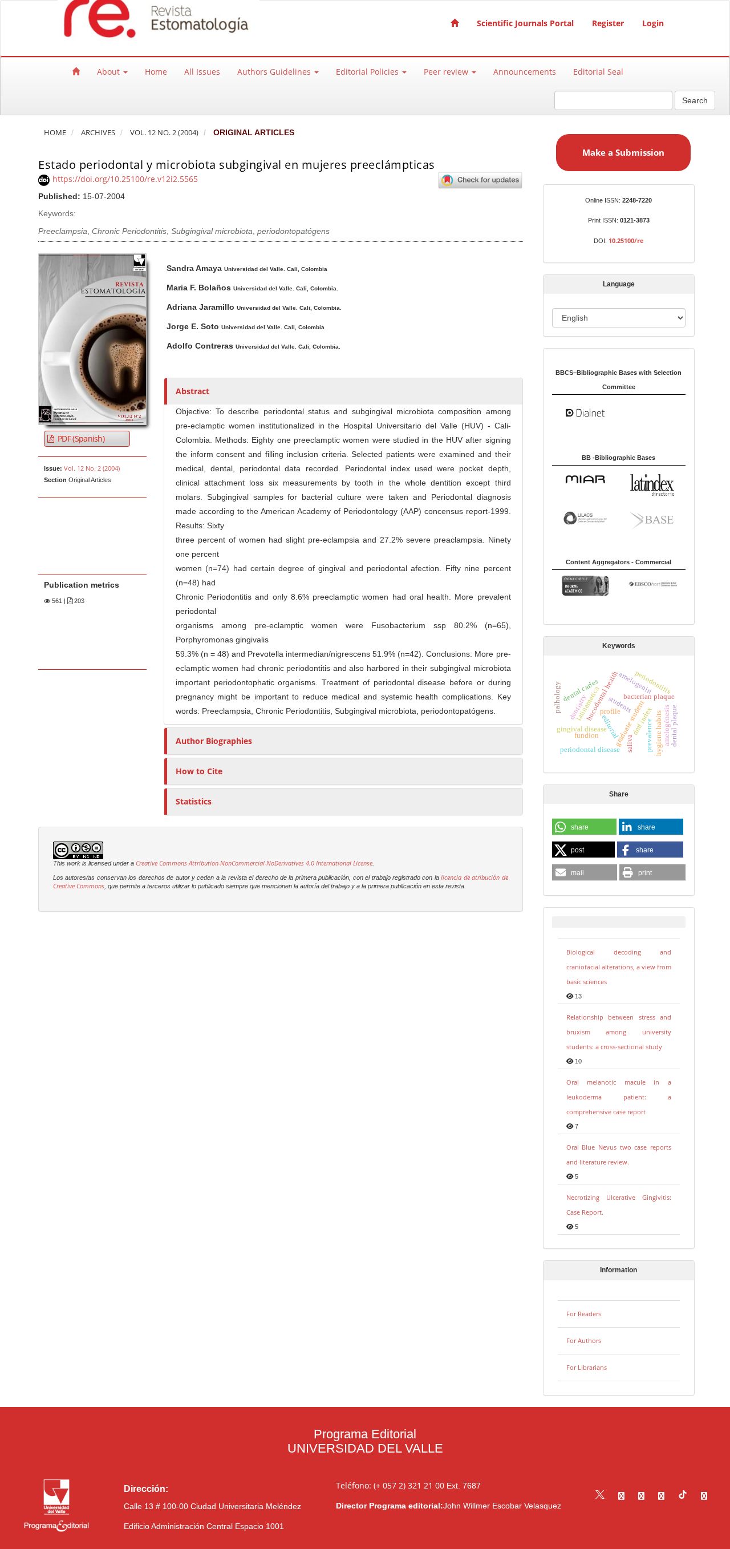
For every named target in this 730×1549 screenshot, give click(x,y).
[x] (600, 1495)
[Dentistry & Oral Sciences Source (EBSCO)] (652, 583)
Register (608, 23)
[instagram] (641, 1495)
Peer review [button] (447, 71)
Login (653, 23)
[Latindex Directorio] (651, 484)
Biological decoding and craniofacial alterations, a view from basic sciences (619, 967)
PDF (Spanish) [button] (80, 438)
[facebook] (621, 1495)
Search (695, 100)
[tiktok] (682, 1495)
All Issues (202, 71)
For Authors (583, 1340)
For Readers (583, 1313)
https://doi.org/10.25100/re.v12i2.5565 (125, 178)
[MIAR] (585, 478)
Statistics (194, 801)
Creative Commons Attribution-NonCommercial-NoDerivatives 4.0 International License (254, 863)
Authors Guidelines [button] (275, 71)
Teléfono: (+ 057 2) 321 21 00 (390, 1485)
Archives (98, 132)
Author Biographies (214, 740)
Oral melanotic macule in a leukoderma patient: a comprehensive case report (619, 1097)
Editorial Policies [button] (368, 71)
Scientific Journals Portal (525, 23)
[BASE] (651, 519)
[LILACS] (585, 517)
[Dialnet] (585, 412)
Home (156, 71)
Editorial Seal (598, 71)
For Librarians (586, 1367)
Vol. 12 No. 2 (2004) (164, 132)
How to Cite (199, 771)
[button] (584, 827)
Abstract (192, 391)
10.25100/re (626, 240)
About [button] (109, 71)
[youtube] (661, 1495)
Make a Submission (623, 152)
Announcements (524, 71)
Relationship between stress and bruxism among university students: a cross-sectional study (619, 1032)
